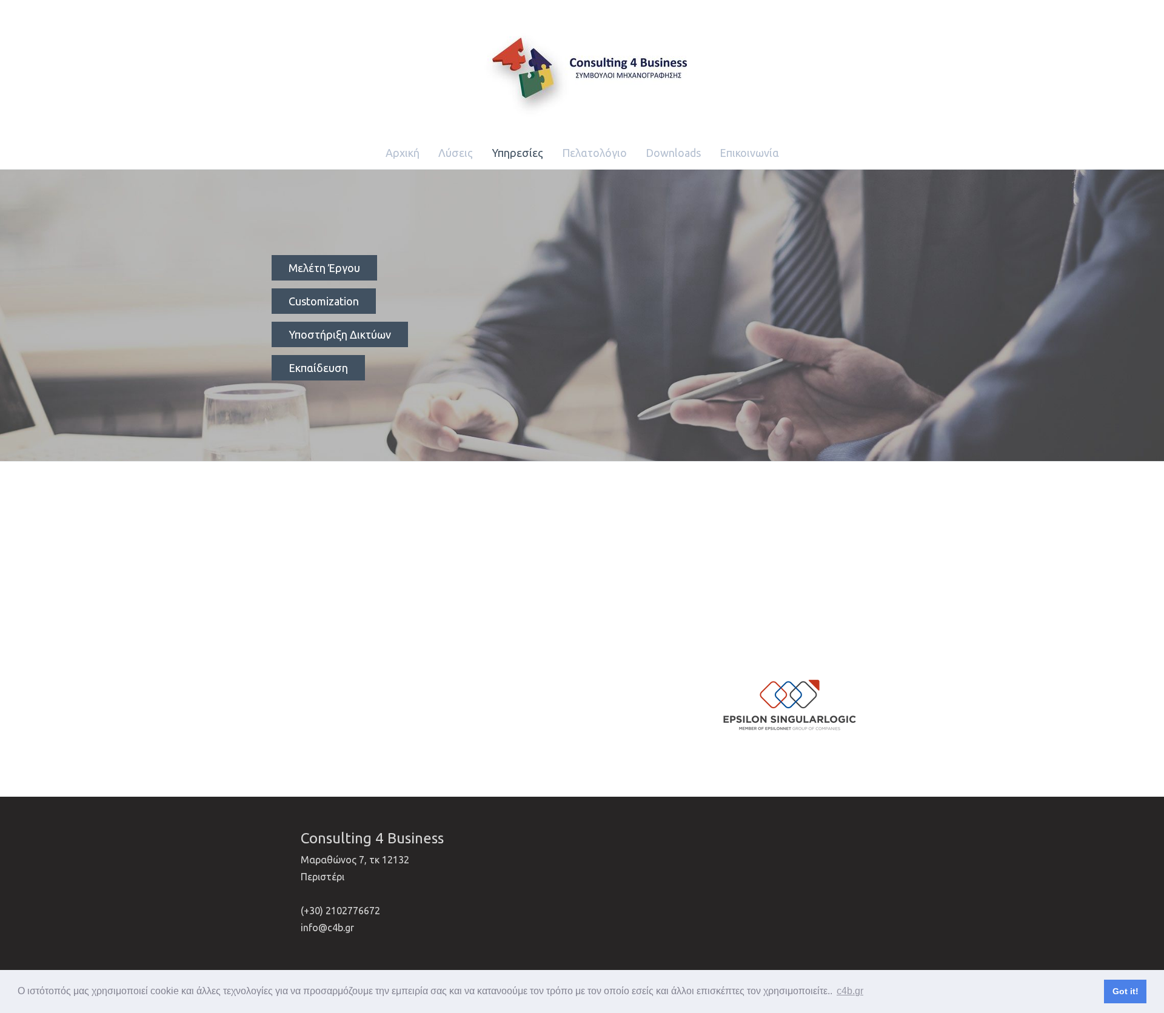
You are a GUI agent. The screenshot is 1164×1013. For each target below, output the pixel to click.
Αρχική (403, 153)
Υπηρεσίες (517, 153)
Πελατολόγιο (594, 153)
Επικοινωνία (749, 153)
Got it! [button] (1125, 991)
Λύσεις (455, 153)
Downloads (673, 153)
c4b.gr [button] (850, 991)
